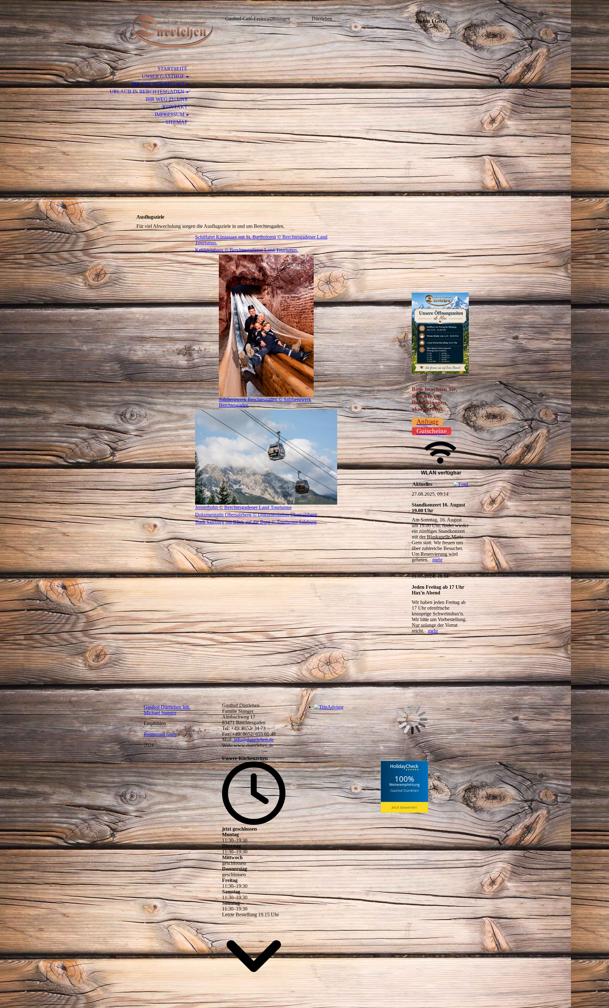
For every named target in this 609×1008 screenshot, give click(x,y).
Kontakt (174, 106)
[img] (173, 31)
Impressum (169, 114)
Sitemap (176, 122)
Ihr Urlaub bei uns (157, 84)
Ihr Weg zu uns (166, 99)
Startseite (172, 68)
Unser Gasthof (163, 76)
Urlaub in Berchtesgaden (147, 91)
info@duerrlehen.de (253, 739)
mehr (437, 559)
